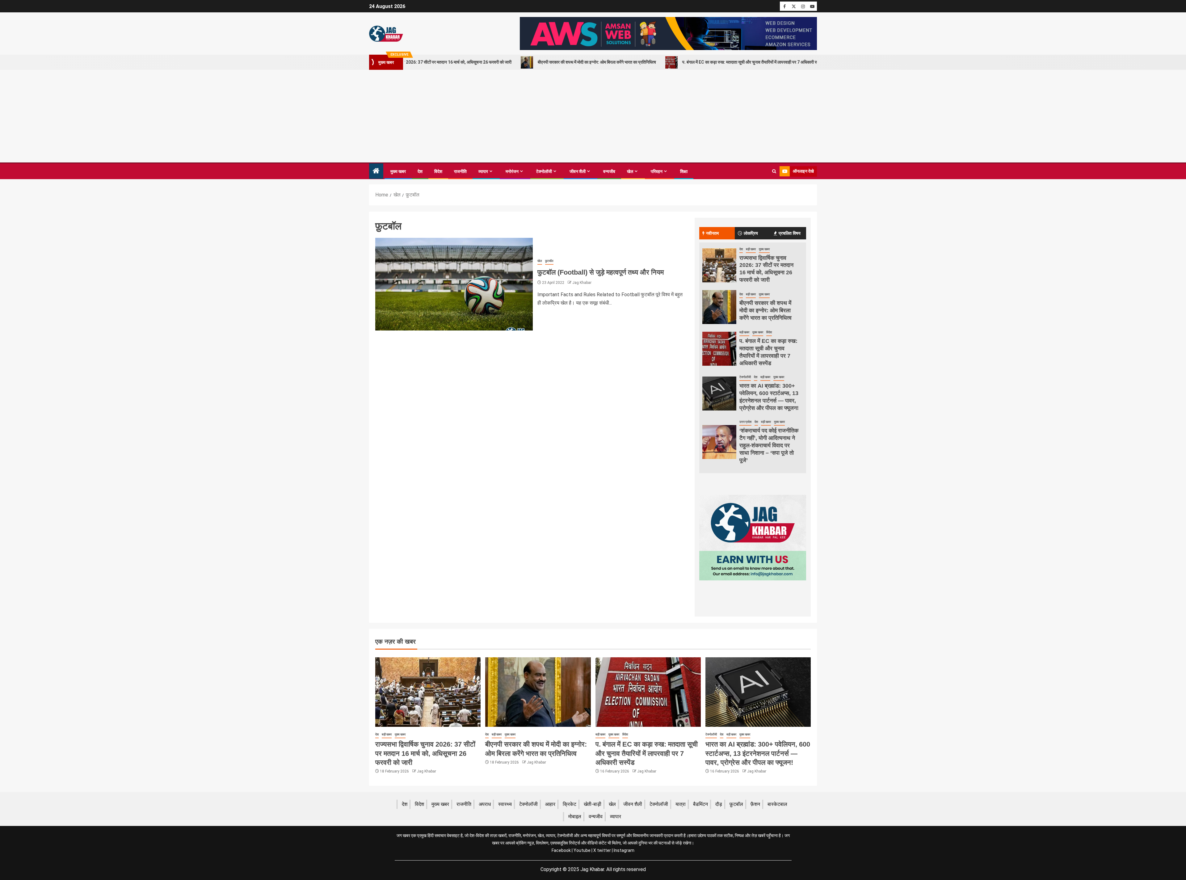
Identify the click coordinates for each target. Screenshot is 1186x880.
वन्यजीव (609, 171)
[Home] (376, 171)
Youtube (582, 850)
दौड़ (718, 804)
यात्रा (680, 804)
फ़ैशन (755, 804)
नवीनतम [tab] (712, 233)
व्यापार (483, 171)
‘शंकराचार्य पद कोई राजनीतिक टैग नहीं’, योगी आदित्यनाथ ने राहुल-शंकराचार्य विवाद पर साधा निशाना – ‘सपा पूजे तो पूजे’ (768, 445)
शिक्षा (684, 171)
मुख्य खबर (398, 171)
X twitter (602, 850)
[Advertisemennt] (668, 33)
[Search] (774, 171)
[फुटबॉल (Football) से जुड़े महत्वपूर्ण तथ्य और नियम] (454, 284)
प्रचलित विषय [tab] (790, 233)
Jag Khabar (581, 282)
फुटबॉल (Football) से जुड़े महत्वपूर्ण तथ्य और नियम (600, 272)
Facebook (561, 850)
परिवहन (656, 171)
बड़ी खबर (751, 249)
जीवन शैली (578, 171)
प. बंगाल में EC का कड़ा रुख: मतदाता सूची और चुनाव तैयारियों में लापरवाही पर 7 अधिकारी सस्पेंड (697, 62)
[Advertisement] (593, 116)
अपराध (485, 804)
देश (420, 171)
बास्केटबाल (777, 804)
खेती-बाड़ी (592, 804)
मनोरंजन (512, 171)
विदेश (438, 171)
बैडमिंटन (700, 804)
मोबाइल (574, 816)
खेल (630, 171)
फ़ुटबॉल (549, 261)
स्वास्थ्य (505, 804)
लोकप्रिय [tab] (751, 233)
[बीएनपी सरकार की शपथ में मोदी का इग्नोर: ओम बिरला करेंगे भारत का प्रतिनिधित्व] (719, 307)
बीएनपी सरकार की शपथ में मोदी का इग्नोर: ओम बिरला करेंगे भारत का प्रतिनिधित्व (541, 62)
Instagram (624, 850)
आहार (550, 804)
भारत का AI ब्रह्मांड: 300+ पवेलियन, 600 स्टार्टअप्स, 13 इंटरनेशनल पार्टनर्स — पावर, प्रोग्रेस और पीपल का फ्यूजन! (757, 753)
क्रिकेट (569, 804)
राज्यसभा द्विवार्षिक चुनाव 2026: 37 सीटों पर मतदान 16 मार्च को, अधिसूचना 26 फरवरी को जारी (425, 753)
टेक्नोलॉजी (544, 171)
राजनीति (460, 171)
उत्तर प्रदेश (745, 421)
